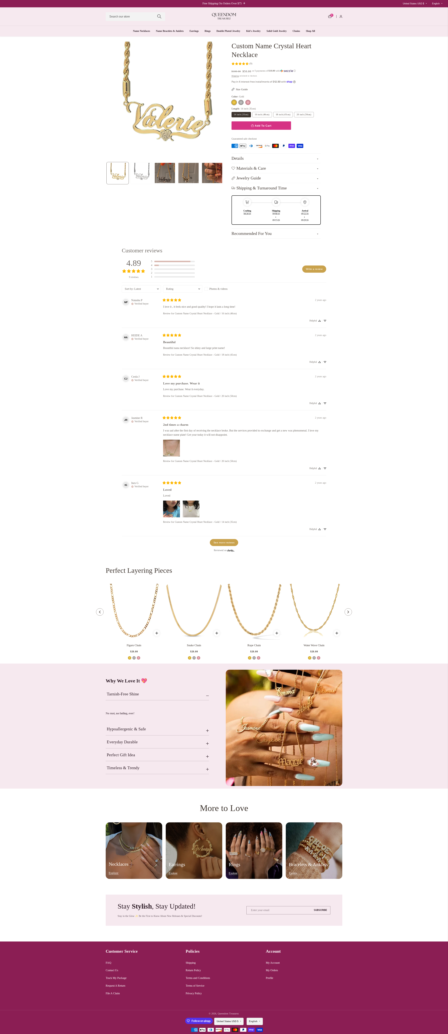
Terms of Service (195, 985)
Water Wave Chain (314, 645)
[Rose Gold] (248, 102)
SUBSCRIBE (320, 910)
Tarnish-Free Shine (123, 694)
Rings (208, 31)
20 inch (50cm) (304, 114)
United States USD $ (414, 3)
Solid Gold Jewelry (277, 31)
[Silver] (241, 102)
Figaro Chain (134, 645)
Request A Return (115, 985)
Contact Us (112, 970)
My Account (273, 962)
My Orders (272, 970)
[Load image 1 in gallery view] (118, 173)
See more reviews (224, 542)
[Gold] (234, 102)
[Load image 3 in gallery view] (165, 173)
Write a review (314, 269)
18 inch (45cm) (283, 114)
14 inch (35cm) (241, 114)
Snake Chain (194, 645)
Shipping (235, 76)
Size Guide (242, 89)
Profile (269, 977)
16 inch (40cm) (262, 114)
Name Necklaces (141, 31)
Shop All (310, 31)
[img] (140, 303)
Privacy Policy (194, 993)
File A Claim (113, 993)
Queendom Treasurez (228, 1013)
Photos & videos (218, 288)
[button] (274, 70)
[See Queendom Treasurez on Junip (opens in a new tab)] (230, 550)
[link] (241, 63)
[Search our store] (159, 16)
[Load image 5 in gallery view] (212, 173)
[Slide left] (106, 173)
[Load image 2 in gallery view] (141, 173)
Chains (296, 31)
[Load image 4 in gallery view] (188, 173)
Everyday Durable (122, 742)
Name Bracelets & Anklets (170, 31)
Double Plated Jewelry (228, 31)
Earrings (194, 31)
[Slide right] (223, 173)
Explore (113, 873)
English (436, 3)
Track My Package (116, 977)
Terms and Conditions (198, 977)
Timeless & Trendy (123, 768)
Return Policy (193, 970)
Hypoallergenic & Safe (126, 729)
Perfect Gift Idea (121, 755)
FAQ (108, 962)
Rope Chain (254, 645)
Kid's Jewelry (253, 31)
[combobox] (135, 16)
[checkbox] (224, 289)
